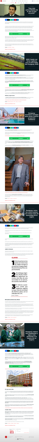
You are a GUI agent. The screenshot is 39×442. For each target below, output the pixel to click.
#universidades (9, 47)
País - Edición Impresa (31, 6)
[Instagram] (32, 437)
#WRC (14, 101)
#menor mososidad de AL (13, 317)
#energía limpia (15, 198)
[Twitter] (30, 437)
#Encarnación (19, 101)
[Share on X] (8, 20)
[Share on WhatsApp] (11, 20)
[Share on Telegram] (13, 20)
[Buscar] (38, 1)
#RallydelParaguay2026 (10, 101)
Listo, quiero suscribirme (26, 432)
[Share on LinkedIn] (17, 20)
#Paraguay (13, 47)
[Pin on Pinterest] (15, 20)
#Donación (15, 423)
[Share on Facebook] (6, 20)
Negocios (32, 111)
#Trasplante (9, 423)
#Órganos (18, 423)
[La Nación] (3, 1)
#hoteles (9, 198)
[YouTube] (33, 437)
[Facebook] (29, 437)
